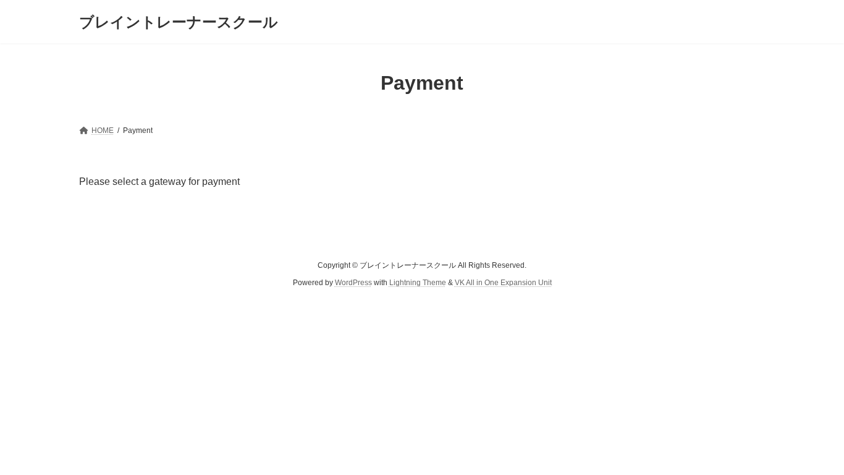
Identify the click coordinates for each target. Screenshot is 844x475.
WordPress (353, 282)
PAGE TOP (813, 449)
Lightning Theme (417, 282)
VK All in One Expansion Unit (503, 282)
